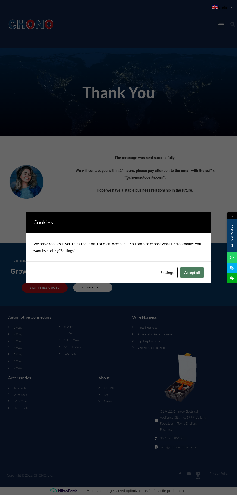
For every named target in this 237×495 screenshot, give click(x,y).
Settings (167, 272)
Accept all (192, 272)
